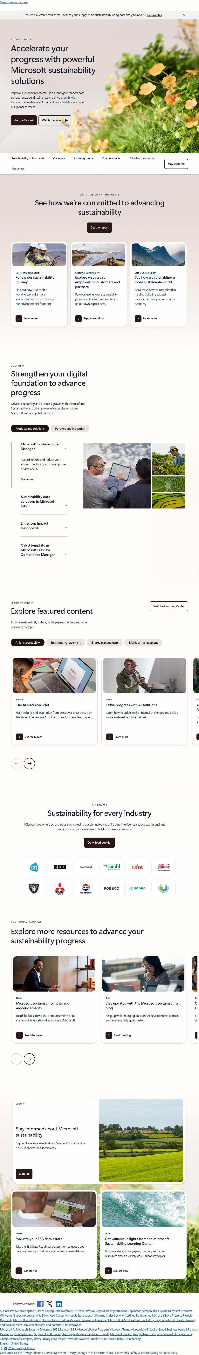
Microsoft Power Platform (93, 1329)
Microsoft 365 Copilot (144, 1329)
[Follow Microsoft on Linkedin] (59, 1304)
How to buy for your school (156, 1320)
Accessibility (115, 1339)
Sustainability (132, 1339)
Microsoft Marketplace (124, 1334)
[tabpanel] (99, 503)
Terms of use (105, 1353)
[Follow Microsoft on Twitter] (49, 1304)
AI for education (71, 1325)
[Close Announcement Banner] (183, 14)
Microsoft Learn (23, 1334)
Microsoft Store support (79, 1315)
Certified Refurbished (138, 1315)
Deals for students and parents (42, 1325)
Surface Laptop (24, 1311)
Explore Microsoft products (175, 1311)
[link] (28, 159)
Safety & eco (138, 1353)
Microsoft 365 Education (123, 1320)
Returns (100, 1315)
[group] (54, 701)
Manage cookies (86, 1353)
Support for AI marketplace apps (54, 1334)
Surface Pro (7, 1311)
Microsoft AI (7, 1329)
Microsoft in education (27, 1320)
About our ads (168, 1353)
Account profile (31, 1315)
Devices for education (55, 1320)
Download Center (53, 1315)
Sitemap (38, 1353)
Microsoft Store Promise (167, 1315)
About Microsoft (10, 1339)
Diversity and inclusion (93, 1339)
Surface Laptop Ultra (47, 1311)
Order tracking (115, 1315)
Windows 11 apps (11, 1315)
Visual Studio (173, 1334)
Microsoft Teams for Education (88, 1320)
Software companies (152, 1334)
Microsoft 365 (67, 1329)
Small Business (168, 1329)
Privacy (71, 1353)
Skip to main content (14, 2)
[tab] (30, 428)
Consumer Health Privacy (16, 1353)
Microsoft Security (27, 1329)
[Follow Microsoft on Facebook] (40, 1304)
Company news (31, 1339)
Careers (187, 1334)
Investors (72, 1339)
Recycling (152, 1353)
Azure (181, 1329)
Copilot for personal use (142, 1311)
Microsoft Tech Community (92, 1334)
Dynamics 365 (48, 1329)
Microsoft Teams (119, 1329)
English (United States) (14, 1343)
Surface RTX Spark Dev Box (78, 1311)
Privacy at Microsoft (53, 1339)
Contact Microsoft (55, 1353)
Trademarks (121, 1353)
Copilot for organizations (111, 1311)
